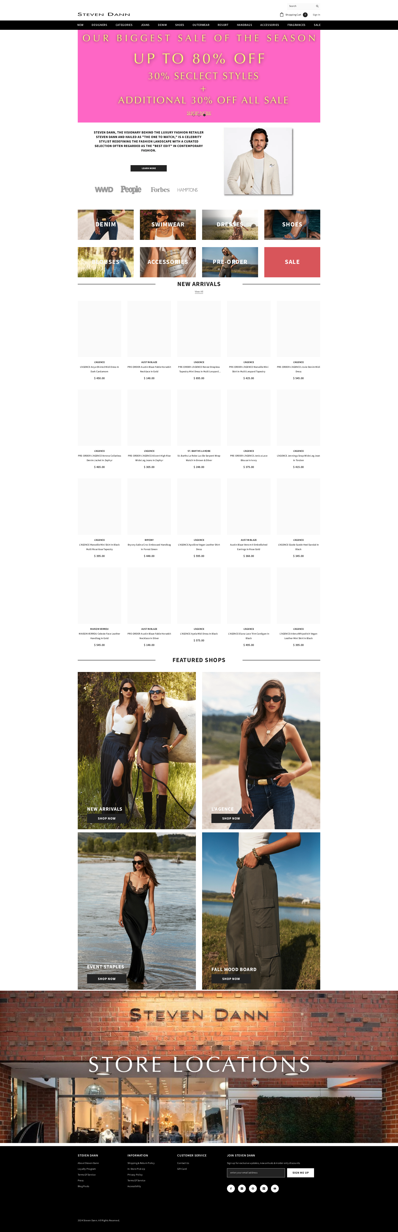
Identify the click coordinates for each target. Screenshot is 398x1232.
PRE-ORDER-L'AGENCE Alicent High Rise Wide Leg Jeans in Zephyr (149, 458)
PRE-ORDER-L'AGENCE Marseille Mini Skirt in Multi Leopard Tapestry (248, 369)
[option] (199, 76)
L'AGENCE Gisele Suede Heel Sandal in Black (298, 547)
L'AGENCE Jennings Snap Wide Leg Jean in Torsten (298, 458)
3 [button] (204, 115)
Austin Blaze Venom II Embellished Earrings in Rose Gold (249, 547)
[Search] (303, 6)
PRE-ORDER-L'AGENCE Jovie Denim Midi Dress (298, 369)
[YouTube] (275, 1188)
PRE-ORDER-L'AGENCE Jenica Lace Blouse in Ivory (248, 458)
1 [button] (193, 115)
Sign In (316, 15)
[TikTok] (264, 1188)
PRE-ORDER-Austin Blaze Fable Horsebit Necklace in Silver (149, 636)
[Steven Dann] (199, 162)
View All (199, 291)
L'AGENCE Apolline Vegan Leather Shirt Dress (199, 547)
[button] (81, 76)
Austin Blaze (149, 362)
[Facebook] (231, 1188)
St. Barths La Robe (199, 451)
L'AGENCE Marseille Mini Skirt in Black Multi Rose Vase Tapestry (99, 547)
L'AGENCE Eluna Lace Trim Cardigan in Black (248, 636)
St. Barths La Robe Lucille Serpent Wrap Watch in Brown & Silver (198, 458)
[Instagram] (242, 1188)
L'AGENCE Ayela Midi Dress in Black (199, 634)
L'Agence (99, 362)
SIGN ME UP (300, 1173)
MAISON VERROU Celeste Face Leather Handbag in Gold (99, 636)
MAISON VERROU (99, 629)
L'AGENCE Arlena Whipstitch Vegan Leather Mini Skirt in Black (298, 636)
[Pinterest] (253, 1188)
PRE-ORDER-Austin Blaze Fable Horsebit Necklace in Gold (149, 369)
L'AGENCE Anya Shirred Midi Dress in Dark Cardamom (99, 369)
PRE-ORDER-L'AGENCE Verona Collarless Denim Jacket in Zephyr (99, 458)
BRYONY (149, 540)
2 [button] (199, 115)
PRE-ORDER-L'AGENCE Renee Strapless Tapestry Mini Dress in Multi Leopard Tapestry (199, 369)
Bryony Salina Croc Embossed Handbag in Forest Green (149, 547)
